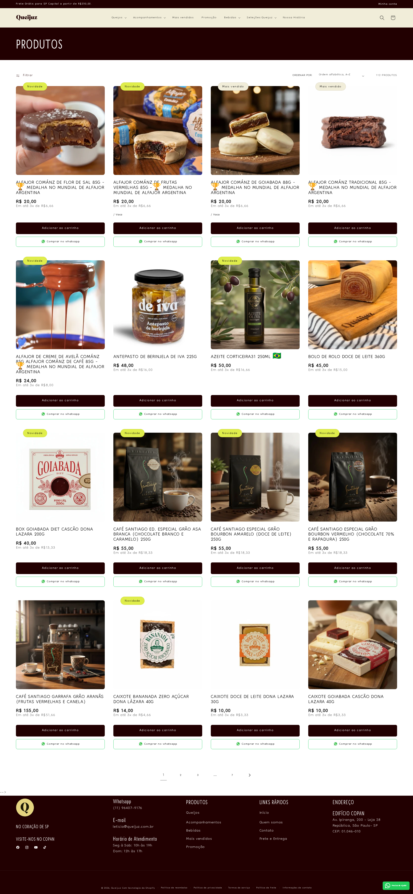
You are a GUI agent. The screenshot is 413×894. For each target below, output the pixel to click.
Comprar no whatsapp (63, 241)
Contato (266, 831)
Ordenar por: (303, 75)
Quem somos (271, 822)
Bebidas (193, 831)
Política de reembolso (174, 888)
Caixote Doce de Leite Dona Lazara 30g (252, 700)
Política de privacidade (208, 888)
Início (264, 813)
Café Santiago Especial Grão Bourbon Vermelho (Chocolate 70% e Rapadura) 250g (351, 534)
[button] (118, 17)
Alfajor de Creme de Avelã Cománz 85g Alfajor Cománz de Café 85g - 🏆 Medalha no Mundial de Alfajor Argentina (60, 365)
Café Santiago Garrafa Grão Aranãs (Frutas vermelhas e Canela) (60, 700)
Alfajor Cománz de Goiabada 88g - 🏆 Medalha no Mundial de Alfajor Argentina (255, 188)
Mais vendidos (199, 839)
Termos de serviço (239, 888)
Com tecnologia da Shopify (138, 888)
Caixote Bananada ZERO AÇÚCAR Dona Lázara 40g (151, 700)
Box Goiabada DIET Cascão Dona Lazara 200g (54, 532)
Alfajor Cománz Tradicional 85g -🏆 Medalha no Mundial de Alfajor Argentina (352, 188)
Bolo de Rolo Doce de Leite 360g (346, 357)
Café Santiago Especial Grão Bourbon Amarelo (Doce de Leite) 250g (251, 534)
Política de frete (266, 888)
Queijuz (116, 888)
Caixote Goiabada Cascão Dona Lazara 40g (346, 700)
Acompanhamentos (203, 822)
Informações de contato (297, 888)
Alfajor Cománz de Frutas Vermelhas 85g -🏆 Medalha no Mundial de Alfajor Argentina (152, 188)
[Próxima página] (249, 775)
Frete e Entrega (273, 839)
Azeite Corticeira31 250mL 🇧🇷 (246, 357)
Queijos (192, 813)
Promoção (195, 847)
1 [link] (163, 775)
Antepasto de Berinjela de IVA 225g (155, 357)
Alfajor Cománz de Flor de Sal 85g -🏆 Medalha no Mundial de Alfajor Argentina (60, 188)
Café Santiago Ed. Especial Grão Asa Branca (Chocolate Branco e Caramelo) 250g (157, 534)
